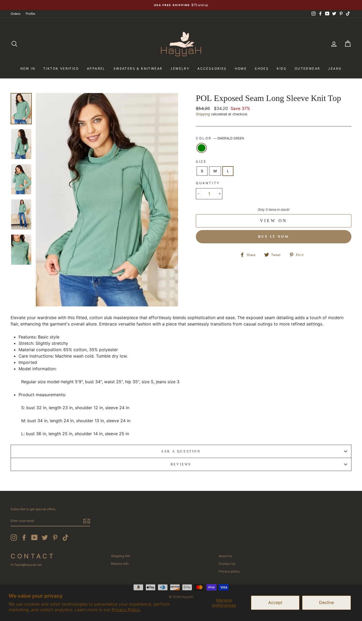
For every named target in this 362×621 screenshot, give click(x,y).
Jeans (335, 69)
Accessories (212, 69)
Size (201, 162)
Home (241, 69)
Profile (30, 14)
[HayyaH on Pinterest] (55, 537)
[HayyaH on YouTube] (34, 537)
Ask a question (181, 451)
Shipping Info (120, 556)
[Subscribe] (86, 521)
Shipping (203, 114)
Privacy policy (229, 571)
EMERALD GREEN (201, 147)
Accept (275, 602)
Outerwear (307, 69)
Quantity (208, 183)
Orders (15, 14)
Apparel (96, 69)
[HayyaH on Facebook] (24, 537)
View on (274, 220)
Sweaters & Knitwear (138, 69)
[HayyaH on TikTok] (65, 537)
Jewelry (179, 69)
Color (220, 138)
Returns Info (120, 564)
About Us (225, 556)
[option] (181, 5)
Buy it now (273, 237)
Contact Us (227, 564)
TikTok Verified (61, 69)
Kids (282, 69)
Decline (326, 602)
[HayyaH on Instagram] (14, 537)
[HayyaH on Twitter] (45, 537)
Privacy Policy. (126, 609)
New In (27, 69)
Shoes (262, 69)
